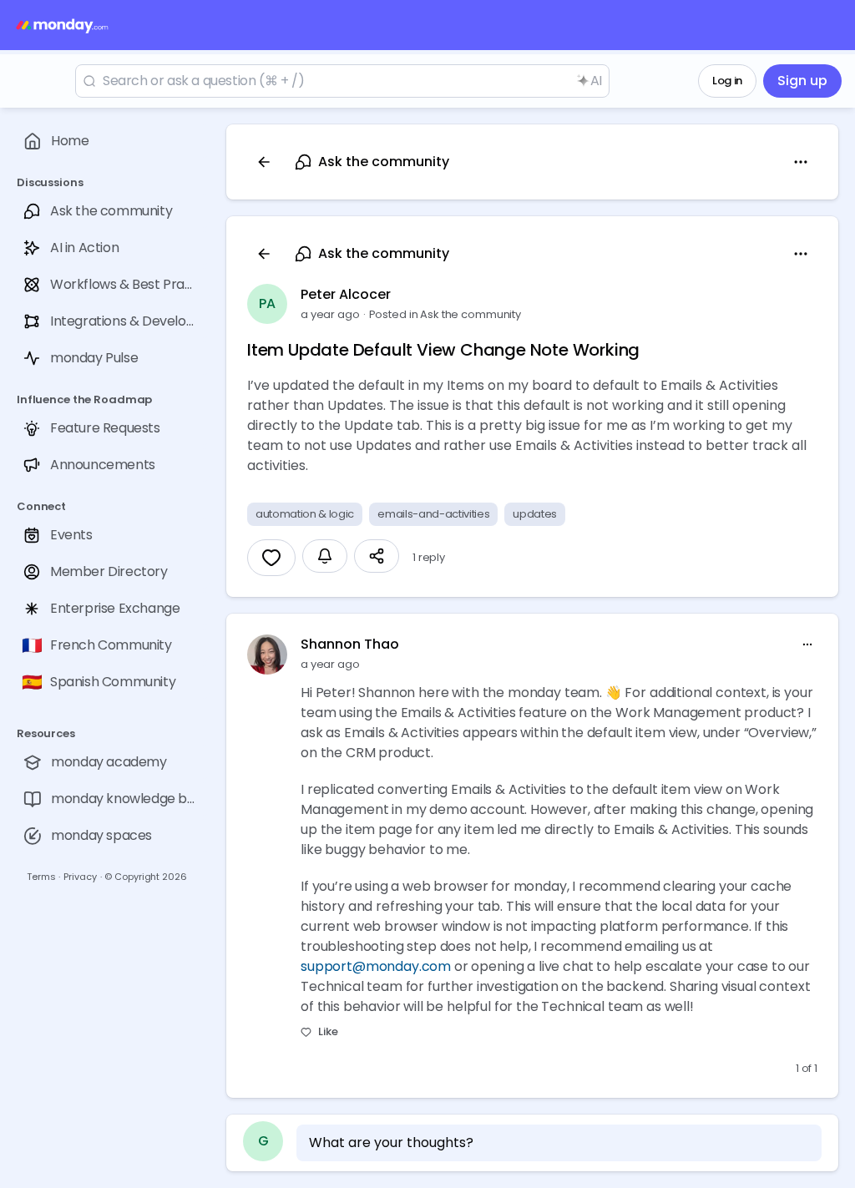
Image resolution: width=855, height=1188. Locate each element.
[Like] (271, 557)
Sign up (802, 80)
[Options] (800, 162)
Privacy (79, 876)
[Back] (264, 162)
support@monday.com (376, 966)
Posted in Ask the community (445, 314)
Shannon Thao (350, 644)
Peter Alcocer (346, 294)
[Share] (376, 556)
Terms (41, 876)
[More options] (807, 644)
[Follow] (324, 556)
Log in (727, 80)
